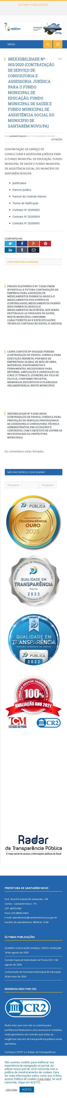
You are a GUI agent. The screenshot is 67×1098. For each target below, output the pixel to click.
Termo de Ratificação (25, 203)
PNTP (20, 1052)
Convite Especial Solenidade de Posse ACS (32, 8)
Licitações (56, 139)
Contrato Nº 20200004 (26, 216)
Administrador (17, 136)
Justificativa (19, 183)
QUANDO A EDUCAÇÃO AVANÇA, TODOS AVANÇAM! (33, 948)
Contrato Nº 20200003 (26, 210)
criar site (27, 1025)
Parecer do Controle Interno (29, 196)
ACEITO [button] (26, 1089)
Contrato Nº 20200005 (26, 223)
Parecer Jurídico (21, 189)
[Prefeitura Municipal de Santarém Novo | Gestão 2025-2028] (33, 28)
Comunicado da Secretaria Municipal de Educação (33, 971)
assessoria (44, 1030)
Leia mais (44, 1079)
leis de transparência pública (38, 1039)
